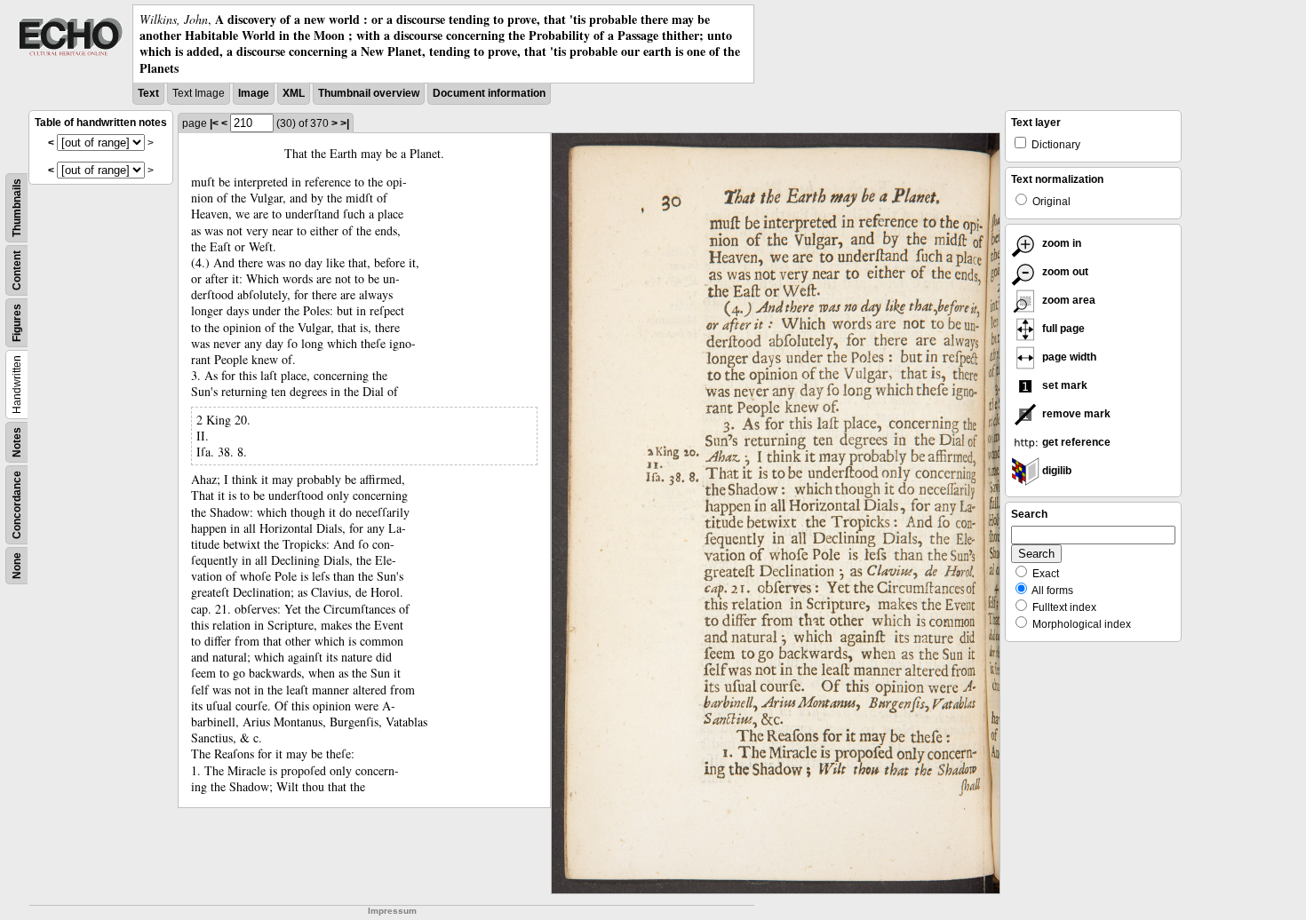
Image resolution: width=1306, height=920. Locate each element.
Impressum (392, 911)
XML (294, 93)
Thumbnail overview (368, 93)
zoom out (1063, 272)
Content (17, 270)
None (17, 565)
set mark (1063, 385)
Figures (17, 323)
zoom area (1067, 300)
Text (148, 93)
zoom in (1060, 243)
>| (344, 123)
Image (253, 93)
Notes (17, 442)
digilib (1055, 470)
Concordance (17, 505)
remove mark (1075, 414)
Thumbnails (17, 207)
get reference (1075, 442)
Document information (489, 93)
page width (1067, 357)
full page (1062, 328)
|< (214, 123)
